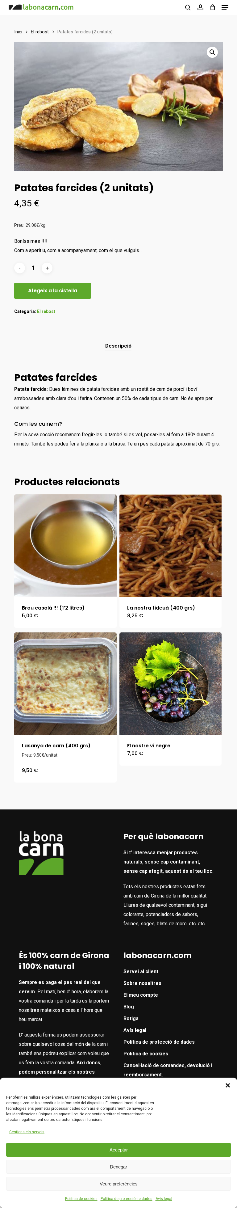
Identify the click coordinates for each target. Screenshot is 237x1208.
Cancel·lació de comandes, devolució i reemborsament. (167, 1070)
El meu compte (140, 995)
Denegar (118, 1166)
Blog (128, 1007)
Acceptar (119, 1149)
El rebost (40, 32)
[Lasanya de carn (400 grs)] (65, 683)
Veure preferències (119, 1183)
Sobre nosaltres (142, 983)
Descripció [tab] (118, 346)
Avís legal (164, 1199)
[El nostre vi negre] (170, 683)
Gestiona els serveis (26, 1132)
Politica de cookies (81, 1199)
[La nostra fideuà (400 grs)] (170, 545)
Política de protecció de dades (126, 1199)
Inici (18, 32)
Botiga (131, 1018)
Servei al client (140, 971)
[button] (228, 1085)
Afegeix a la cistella (52, 290)
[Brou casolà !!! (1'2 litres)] (65, 545)
